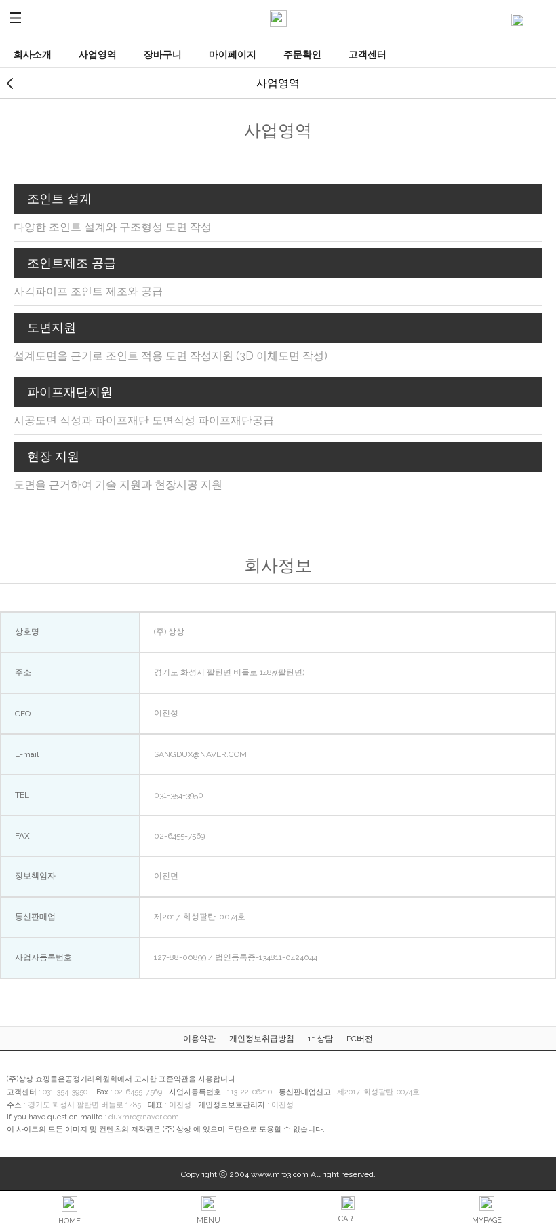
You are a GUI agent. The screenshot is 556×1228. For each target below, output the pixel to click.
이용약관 (199, 1038)
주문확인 (302, 54)
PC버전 (359, 1038)
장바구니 (163, 54)
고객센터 (367, 54)
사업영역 (98, 54)
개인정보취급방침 (261, 1038)
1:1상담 (320, 1038)
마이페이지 (232, 54)
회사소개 (33, 54)
